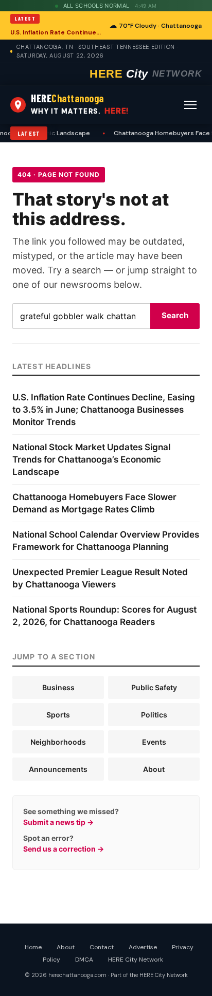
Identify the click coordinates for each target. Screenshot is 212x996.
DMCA (84, 959)
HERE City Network (135, 959)
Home (33, 947)
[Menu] (190, 105)
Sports (58, 714)
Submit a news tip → (58, 822)
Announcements (58, 769)
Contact (102, 947)
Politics (154, 714)
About (154, 769)
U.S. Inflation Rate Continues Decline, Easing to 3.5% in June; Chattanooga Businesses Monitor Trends (56, 32)
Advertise (143, 947)
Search (175, 315)
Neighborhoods (58, 741)
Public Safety (154, 687)
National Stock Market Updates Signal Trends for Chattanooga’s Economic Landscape (91, 459)
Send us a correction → (63, 848)
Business (58, 687)
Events (154, 741)
